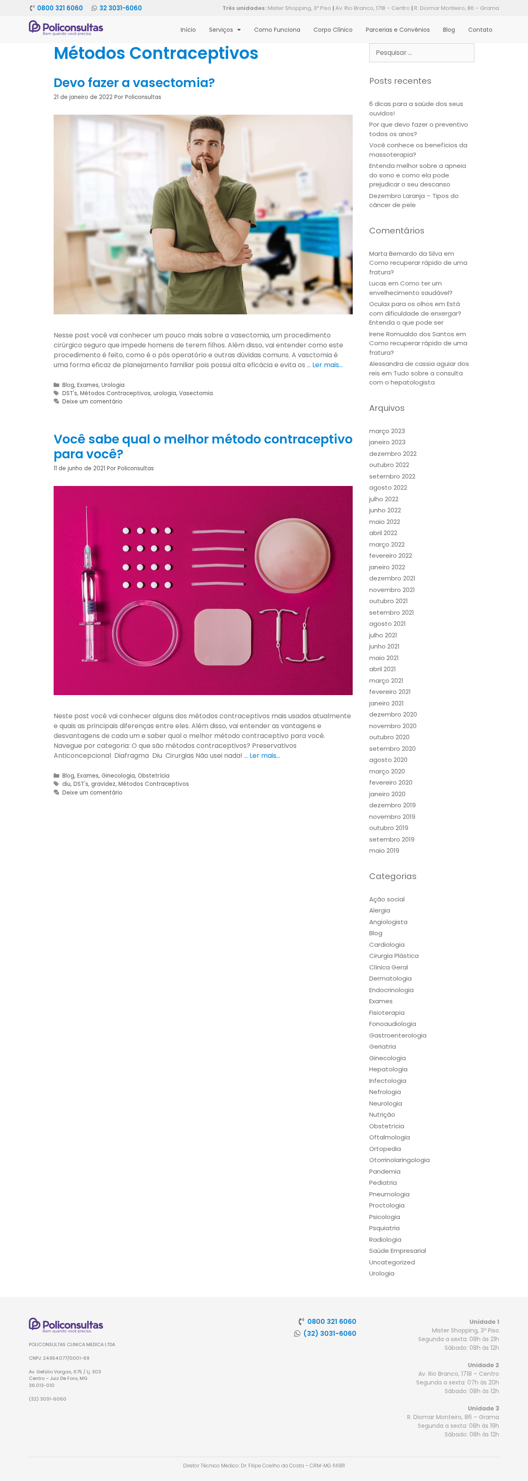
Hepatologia (388, 1069)
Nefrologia (385, 1091)
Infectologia (387, 1080)
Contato (480, 30)
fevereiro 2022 (390, 555)
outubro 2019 (388, 827)
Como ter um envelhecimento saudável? (411, 288)
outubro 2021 (388, 601)
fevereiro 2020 (390, 782)
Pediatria (383, 1182)
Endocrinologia (391, 990)
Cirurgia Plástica (394, 955)
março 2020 (387, 771)
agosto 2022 (388, 487)
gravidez (103, 784)
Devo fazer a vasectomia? (134, 83)
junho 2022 (385, 510)
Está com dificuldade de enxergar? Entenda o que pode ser (415, 313)
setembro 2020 (392, 748)
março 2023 (387, 431)
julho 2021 (383, 635)
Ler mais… (327, 365)
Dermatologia (390, 978)
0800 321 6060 (60, 8)
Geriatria (382, 1046)
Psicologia (384, 1216)
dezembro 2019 (392, 805)
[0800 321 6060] (32, 8)
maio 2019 (384, 850)
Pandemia (385, 1171)
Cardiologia (387, 944)
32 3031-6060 (120, 8)
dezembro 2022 (393, 453)
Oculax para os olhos (401, 304)
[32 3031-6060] (94, 8)
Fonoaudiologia (392, 1023)
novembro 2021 (392, 589)
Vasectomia (196, 393)
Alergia (379, 910)
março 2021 (386, 680)
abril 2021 (382, 669)
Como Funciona (277, 30)
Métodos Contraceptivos (115, 393)
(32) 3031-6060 (329, 1333)
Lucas (378, 283)
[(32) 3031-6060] (297, 1333)
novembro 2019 (392, 816)
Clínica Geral (388, 967)
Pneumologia (389, 1194)
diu (66, 784)
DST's (69, 393)
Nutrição (382, 1114)
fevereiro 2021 (390, 691)
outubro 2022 (389, 464)
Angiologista (388, 921)
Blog (449, 30)
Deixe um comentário (92, 402)
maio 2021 (384, 657)
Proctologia (387, 1205)
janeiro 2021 (386, 703)
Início (188, 30)
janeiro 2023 (387, 442)
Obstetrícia (154, 776)
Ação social (387, 899)
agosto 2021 (387, 623)
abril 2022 (383, 532)
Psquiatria (384, 1228)
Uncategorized (392, 1262)
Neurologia (385, 1103)
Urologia (113, 385)
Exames (88, 385)
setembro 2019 (392, 839)
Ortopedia (385, 1148)
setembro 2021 (391, 612)
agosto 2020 (388, 759)
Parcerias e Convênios (398, 30)
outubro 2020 (389, 737)
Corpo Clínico (333, 30)
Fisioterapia (387, 1012)
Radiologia (385, 1239)
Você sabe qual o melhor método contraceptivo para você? (203, 446)
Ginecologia (118, 776)
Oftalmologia (389, 1137)
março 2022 (387, 544)
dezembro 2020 (393, 714)
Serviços (221, 30)
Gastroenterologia (398, 1035)
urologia (164, 393)
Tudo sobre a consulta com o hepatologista (416, 378)
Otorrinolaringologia (399, 1160)
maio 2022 (384, 521)
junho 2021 (384, 646)
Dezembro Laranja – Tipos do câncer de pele (414, 200)
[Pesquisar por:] (421, 52)
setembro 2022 (392, 476)
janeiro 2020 (387, 794)
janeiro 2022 (387, 567)
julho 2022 (383, 499)
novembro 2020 (393, 726)
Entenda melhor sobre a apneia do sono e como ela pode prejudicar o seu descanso (417, 175)
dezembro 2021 (392, 578)
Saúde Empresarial (397, 1250)
